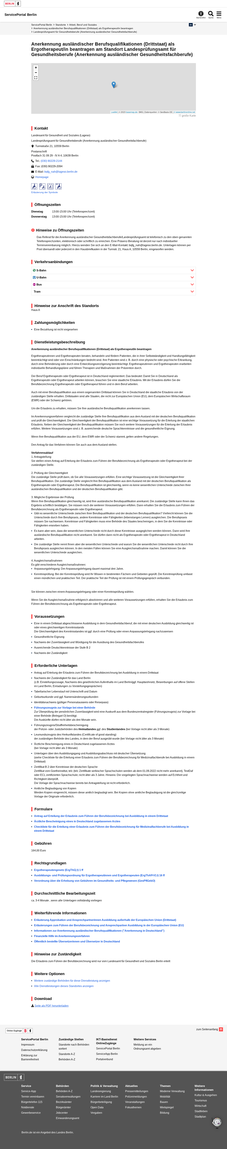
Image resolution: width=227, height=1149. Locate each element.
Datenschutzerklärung (34, 1050)
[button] (192, 24)
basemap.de (131, 112)
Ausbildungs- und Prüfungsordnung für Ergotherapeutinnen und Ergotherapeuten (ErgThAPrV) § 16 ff (99, 875)
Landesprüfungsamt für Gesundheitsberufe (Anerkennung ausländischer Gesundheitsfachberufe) (85, 31)
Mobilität (165, 1096)
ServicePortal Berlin (41, 24)
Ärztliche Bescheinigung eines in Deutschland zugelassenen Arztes (77, 821)
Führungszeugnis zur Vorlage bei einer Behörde (64, 707)
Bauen (164, 1102)
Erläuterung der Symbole (44, 192)
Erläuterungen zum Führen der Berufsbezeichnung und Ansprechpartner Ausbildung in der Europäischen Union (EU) (109, 925)
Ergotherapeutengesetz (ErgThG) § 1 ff (58, 870)
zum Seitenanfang (207, 1029)
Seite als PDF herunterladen (52, 1005)
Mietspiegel (167, 1107)
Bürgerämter (63, 1107)
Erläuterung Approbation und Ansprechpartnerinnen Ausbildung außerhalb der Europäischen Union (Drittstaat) (105, 920)
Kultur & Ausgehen (206, 1095)
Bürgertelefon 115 (31, 1102)
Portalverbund (104, 1059)
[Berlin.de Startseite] (12, 3)
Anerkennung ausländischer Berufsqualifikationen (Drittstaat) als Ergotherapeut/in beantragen (83, 28)
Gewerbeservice (31, 1112)
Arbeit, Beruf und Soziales (83, 24)
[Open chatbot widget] (217, 1123)
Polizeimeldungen (136, 1096)
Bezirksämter (64, 1102)
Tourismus (201, 1100)
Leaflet (114, 112)
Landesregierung (101, 1091)
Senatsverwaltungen (68, 1096)
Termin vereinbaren (32, 1096)
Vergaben (96, 1112)
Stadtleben (201, 1111)
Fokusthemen (133, 1107)
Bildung (164, 1112)
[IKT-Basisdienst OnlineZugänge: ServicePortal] (19, 1030)
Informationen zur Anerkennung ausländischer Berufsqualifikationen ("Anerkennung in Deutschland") (99, 930)
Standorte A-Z (67, 1054)
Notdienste (27, 1107)
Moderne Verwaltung (172, 1091)
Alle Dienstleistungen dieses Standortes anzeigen (64, 986)
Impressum (27, 1044)
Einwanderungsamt (67, 1118)
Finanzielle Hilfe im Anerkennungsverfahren (62, 936)
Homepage (42, 177)
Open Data (97, 1107)
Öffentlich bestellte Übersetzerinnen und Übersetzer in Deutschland (77, 941)
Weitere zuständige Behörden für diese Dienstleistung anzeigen (72, 980)
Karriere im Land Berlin (104, 1096)
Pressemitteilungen (136, 1091)
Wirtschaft (200, 1105)
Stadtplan (200, 1116)
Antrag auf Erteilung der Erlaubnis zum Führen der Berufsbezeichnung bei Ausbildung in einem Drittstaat (101, 816)
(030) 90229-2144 (51, 160)
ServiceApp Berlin (107, 1053)
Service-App (28, 1091)
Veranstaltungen (135, 1102)
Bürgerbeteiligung (101, 1102)
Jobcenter (62, 1112)
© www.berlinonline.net (184, 112)
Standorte (60, 24)
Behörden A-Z (67, 1059)
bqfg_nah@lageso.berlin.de (60, 171)
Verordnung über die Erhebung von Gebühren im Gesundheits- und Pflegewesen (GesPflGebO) (94, 880)
